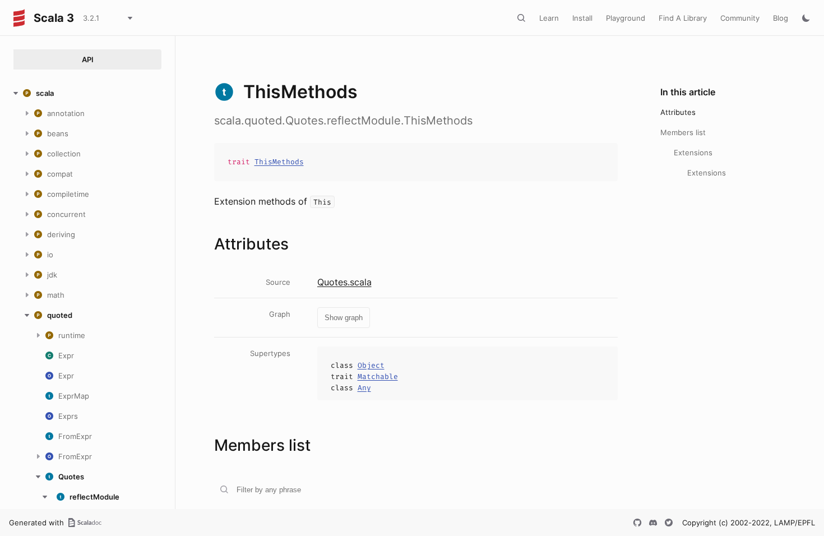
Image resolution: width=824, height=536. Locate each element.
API (88, 59)
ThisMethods (279, 162)
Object (371, 365)
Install (582, 17)
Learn (549, 17)
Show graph (344, 317)
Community (740, 17)
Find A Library (683, 17)
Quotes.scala (344, 282)
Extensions (693, 152)
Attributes (678, 112)
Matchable (378, 376)
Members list (683, 132)
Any (364, 387)
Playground (625, 17)
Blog (780, 17)
